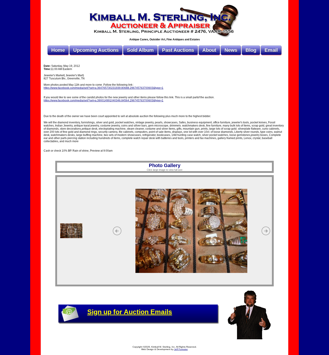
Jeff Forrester (181, 349)
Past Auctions (178, 50)
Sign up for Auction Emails (129, 312)
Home (58, 50)
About (209, 50)
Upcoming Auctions (96, 50)
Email (271, 50)
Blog (251, 50)
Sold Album (140, 50)
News (230, 50)
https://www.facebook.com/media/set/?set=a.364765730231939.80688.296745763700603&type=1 (103, 87)
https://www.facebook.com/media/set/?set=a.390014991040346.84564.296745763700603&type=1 (103, 100)
